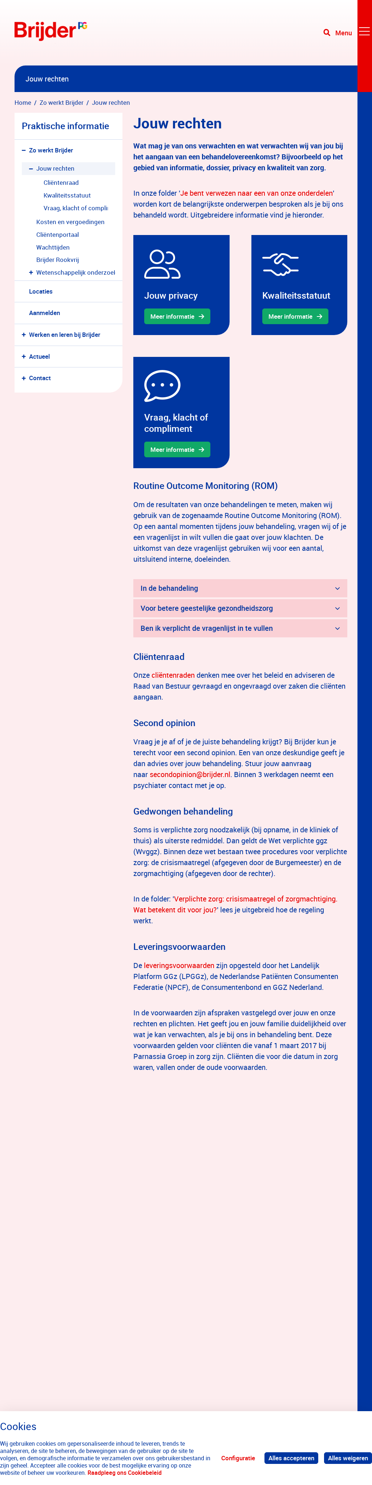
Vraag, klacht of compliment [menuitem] (76, 208)
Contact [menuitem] (40, 378)
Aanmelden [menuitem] (44, 312)
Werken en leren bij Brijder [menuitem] (64, 334)
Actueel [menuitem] (39, 356)
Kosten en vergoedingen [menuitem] (70, 222)
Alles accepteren (291, 1458)
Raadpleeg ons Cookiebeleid (125, 1473)
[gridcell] (181, 285)
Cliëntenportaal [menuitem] (57, 234)
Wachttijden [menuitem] (53, 247)
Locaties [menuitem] (41, 291)
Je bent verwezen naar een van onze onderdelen (256, 193)
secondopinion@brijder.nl (190, 774)
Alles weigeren (348, 1458)
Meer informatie (172, 316)
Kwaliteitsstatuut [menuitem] (67, 195)
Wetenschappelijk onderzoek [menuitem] (75, 272)
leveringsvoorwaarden (179, 965)
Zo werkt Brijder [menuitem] (51, 150)
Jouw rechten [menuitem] (55, 168)
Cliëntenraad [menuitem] (61, 182)
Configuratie (238, 1458)
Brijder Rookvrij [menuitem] (57, 259)
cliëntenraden (173, 675)
